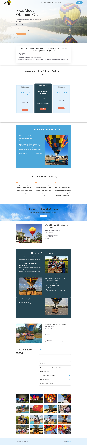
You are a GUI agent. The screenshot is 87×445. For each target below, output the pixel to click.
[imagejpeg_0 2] (22, 433)
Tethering (49, 2)
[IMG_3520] (50, 433)
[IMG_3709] (36, 402)
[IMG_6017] (64, 402)
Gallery (55, 2)
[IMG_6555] (64, 413)
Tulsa (45, 2)
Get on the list (79, 2)
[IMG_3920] (50, 413)
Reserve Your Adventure (21, 33)
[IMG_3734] (22, 402)
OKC (42, 2)
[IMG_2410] (22, 423)
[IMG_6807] (50, 402)
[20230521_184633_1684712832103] (50, 423)
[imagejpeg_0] (22, 413)
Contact (59, 2)
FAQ (52, 2)
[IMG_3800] (64, 423)
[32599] (36, 413)
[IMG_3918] (36, 433)
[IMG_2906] (64, 433)
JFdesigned (69, 441)
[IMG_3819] (36, 423)
